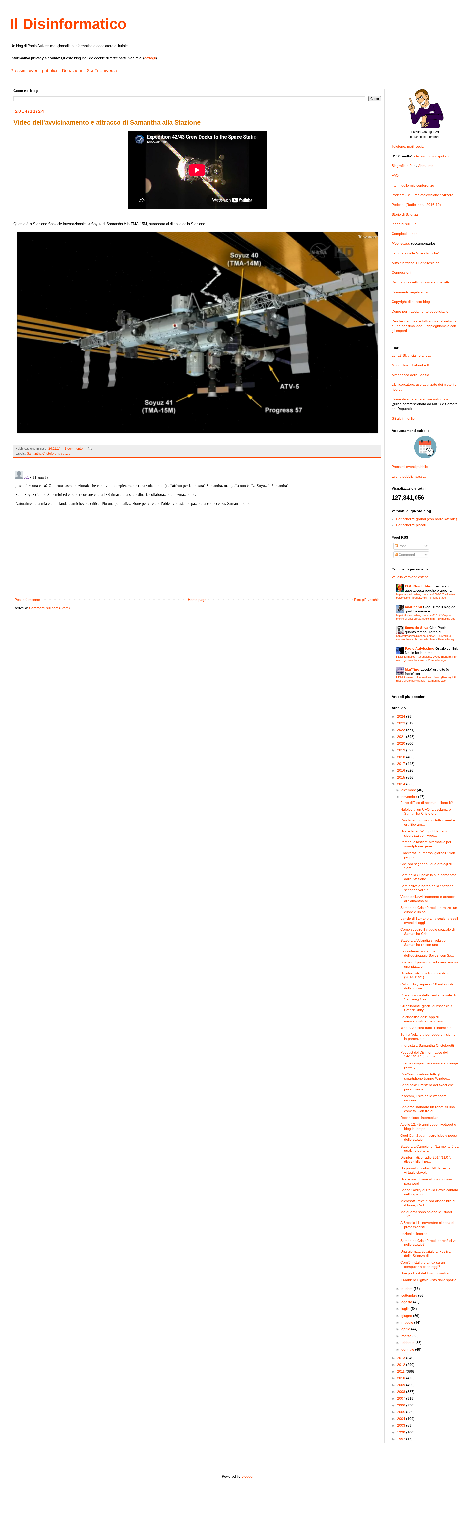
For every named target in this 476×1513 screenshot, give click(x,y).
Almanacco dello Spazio (410, 375)
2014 (401, 784)
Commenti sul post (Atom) (49, 608)
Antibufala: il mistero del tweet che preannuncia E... (427, 1087)
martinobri (413, 607)
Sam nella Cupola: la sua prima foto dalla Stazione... (428, 877)
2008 (401, 1392)
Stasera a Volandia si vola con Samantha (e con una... (423, 942)
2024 (401, 716)
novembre (409, 797)
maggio (407, 1322)
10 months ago (446, 618)
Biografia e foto (404, 166)
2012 (401, 1365)
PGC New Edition (419, 586)
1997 (401, 1439)
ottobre (407, 1289)
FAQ (395, 175)
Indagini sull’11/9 (405, 224)
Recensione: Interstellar (419, 1118)
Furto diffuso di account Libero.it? (426, 803)
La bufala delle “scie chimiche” (415, 253)
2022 (401, 730)
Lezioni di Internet (414, 1234)
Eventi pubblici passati (409, 476)
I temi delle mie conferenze (413, 185)
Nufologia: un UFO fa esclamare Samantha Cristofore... (425, 811)
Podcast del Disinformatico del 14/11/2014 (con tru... (424, 1054)
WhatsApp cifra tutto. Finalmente (426, 1028)
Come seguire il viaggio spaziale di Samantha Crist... (427, 931)
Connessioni (401, 272)
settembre (409, 1295)
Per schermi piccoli (411, 525)
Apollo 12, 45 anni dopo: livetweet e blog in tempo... (428, 1126)
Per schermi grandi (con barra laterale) (426, 519)
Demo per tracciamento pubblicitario (420, 311)
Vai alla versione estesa (410, 577)
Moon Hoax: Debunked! (410, 365)
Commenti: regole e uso (410, 292)
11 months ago (437, 660)
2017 (401, 764)
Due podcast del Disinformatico (424, 1273)
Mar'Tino (412, 669)
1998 (401, 1432)
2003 (401, 1425)
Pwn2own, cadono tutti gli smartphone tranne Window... (425, 1076)
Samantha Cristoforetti (43, 453)
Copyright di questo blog (411, 302)
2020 (401, 743)
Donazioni (72, 70)
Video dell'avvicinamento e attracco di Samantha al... (428, 899)
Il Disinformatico (68, 24)
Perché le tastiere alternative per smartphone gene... (425, 844)
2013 (401, 1358)
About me (425, 166)
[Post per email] (90, 448)
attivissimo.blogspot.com (432, 156)
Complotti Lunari (404, 234)
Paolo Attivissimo (419, 648)
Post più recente (27, 600)
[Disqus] (197, 531)
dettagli (150, 58)
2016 (401, 770)
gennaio (408, 1349)
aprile (406, 1329)
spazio (65, 453)
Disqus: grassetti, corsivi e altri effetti (420, 282)
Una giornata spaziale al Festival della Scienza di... (425, 1253)
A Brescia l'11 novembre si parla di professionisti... (427, 1225)
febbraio (408, 1343)
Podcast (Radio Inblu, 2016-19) (416, 205)
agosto (407, 1302)
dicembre (409, 790)
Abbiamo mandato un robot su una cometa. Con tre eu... (427, 1109)
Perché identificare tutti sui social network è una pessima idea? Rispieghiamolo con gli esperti (424, 326)
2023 (401, 723)
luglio (406, 1309)
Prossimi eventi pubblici (33, 70)
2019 (401, 750)
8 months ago (437, 597)
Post (402, 546)
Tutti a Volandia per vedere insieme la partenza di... (428, 1036)
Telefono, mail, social (408, 146)
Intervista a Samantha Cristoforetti (427, 1045)
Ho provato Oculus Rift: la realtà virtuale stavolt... (425, 1170)
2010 (401, 1378)
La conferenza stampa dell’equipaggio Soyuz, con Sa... (427, 953)
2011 (401, 1371)
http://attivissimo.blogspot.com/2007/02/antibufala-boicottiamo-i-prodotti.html (426, 596)
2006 (401, 1405)
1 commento (74, 448)
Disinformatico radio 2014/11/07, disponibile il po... (425, 1159)
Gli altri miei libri (404, 418)
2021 (401, 737)
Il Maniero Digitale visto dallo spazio (428, 1280)
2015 (401, 777)
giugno (407, 1316)
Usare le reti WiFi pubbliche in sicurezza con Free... (423, 833)
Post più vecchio (367, 600)
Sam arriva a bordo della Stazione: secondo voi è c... (427, 888)
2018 (401, 757)
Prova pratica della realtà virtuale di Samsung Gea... (428, 997)
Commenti (406, 555)
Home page (197, 600)
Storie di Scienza (405, 214)
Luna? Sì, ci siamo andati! (412, 355)
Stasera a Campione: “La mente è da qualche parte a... (429, 1148)
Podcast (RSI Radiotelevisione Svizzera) (423, 195)
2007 (401, 1398)
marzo (406, 1336)
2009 (401, 1385)
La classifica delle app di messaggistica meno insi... (423, 1019)
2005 (401, 1412)
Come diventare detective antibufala (420, 399)
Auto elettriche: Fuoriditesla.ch (415, 263)
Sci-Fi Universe (102, 70)
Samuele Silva (416, 628)
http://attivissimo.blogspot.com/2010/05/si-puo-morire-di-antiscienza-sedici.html (424, 617)
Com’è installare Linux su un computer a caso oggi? (422, 1264)
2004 (401, 1419)
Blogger (247, 1476)
